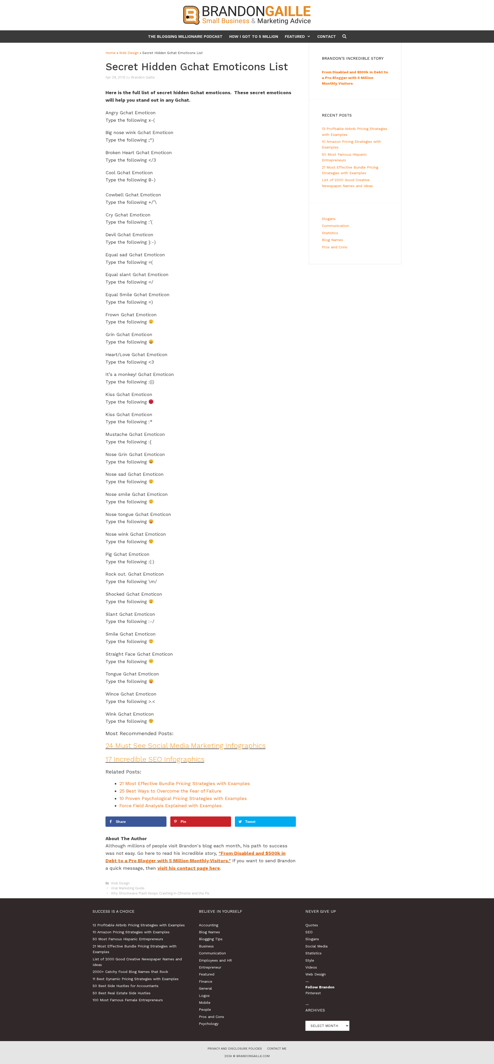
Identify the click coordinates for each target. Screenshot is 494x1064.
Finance (205, 981)
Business (206, 946)
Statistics (330, 233)
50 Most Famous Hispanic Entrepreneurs (128, 939)
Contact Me (276, 1048)
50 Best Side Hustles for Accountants (125, 986)
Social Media (316, 946)
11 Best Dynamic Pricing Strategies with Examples (136, 979)
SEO (309, 932)
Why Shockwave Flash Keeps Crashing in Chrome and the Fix (160, 893)
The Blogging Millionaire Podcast (185, 36)
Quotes (311, 925)
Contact (326, 36)
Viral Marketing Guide (128, 888)
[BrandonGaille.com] (247, 14)
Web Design (129, 53)
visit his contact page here (188, 868)
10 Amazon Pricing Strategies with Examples (131, 932)
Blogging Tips (211, 939)
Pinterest (313, 993)
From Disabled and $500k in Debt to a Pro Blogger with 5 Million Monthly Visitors (355, 78)
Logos (204, 995)
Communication (335, 226)
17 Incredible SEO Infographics (154, 759)
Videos (311, 967)
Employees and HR (215, 960)
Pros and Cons (334, 247)
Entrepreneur (210, 967)
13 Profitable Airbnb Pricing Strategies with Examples (139, 925)
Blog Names (332, 240)
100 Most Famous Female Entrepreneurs (128, 1000)
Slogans (329, 219)
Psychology (208, 1024)
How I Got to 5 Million (253, 36)
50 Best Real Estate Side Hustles (122, 993)
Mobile (204, 1002)
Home (110, 53)
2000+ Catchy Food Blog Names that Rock (130, 972)
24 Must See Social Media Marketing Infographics (185, 746)
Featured (295, 36)
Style (309, 960)
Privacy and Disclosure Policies (235, 1048)
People (205, 1009)
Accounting (208, 925)
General (205, 988)
